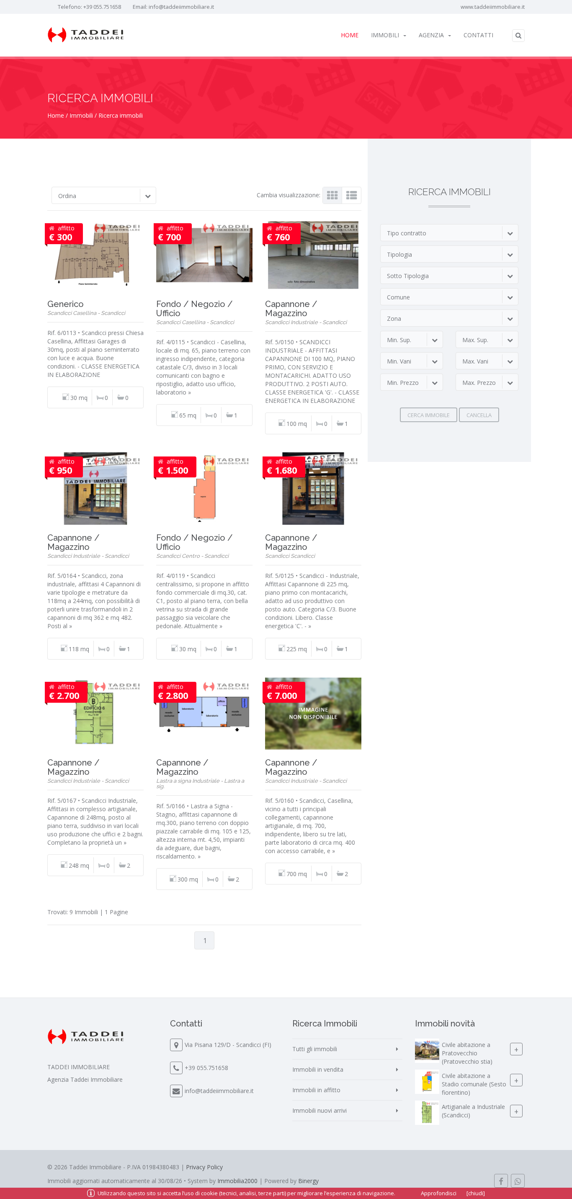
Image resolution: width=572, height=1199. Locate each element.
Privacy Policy (204, 1167)
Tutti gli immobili (314, 1049)
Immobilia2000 (237, 1181)
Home (349, 35)
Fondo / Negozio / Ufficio (194, 308)
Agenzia (431, 35)
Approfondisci (438, 1193)
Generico (65, 304)
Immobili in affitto (316, 1090)
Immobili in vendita (317, 1069)
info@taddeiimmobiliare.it (181, 6)
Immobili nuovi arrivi (319, 1110)
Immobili (385, 35)
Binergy (308, 1181)
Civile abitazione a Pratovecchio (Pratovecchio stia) (467, 1053)
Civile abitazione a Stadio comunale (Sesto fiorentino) (474, 1084)
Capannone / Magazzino (291, 308)
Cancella (479, 415)
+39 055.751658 (102, 6)
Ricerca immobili (120, 115)
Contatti (478, 35)
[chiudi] (475, 1193)
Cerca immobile (428, 415)
